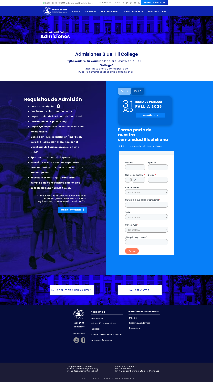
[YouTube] (135, 2)
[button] (105, 2)
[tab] (124, 91)
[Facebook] (123, 2)
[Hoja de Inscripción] (58, 106)
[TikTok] (131, 2)
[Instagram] (139, 2)
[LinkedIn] (127, 2)
